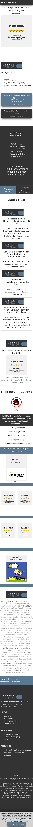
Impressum (8, 718)
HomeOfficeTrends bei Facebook (19, 750)
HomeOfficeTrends (8, 2)
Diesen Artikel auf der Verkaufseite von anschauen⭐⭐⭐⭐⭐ (16, 99)
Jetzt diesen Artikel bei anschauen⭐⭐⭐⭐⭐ (8, 190)
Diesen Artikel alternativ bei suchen (16, 113)
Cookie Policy (9, 724)
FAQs (6, 739)
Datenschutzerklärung (12, 721)
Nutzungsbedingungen (13, 737)
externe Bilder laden (16, 824)
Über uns (7, 716)
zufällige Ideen (14, 681)
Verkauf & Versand (11, 734)
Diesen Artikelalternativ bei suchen (24, 189)
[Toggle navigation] (30, 2)
